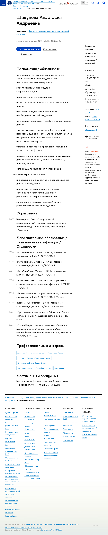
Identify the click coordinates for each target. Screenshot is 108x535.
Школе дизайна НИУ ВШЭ (51, 530)
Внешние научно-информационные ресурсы (51, 455)
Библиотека (68, 412)
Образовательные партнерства (32, 467)
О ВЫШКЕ (10, 408)
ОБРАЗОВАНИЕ (32, 408)
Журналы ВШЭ (69, 436)
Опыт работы (50, 48)
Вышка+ (27, 433)
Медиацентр (68, 433)
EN (87, 3)
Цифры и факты (11, 412)
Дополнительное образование (31, 448)
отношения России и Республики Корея (33, 358)
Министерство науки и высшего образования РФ (89, 419)
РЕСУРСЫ (68, 408)
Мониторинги (49, 425)
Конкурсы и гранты (51, 448)
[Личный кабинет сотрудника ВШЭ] (98, 3)
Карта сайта (37, 527)
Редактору (94, 525)
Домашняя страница (30, 48)
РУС (83, 3)
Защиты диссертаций (49, 437)
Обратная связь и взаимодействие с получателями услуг (32, 475)
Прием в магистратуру (29, 438)
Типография (68, 429)
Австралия (59, 368)
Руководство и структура (11, 417)
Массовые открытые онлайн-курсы (89, 434)
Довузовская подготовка (29, 417)
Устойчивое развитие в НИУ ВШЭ (11, 426)
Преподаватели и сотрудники (12, 433)
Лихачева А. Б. (91, 130)
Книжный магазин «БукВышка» (70, 424)
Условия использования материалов (56, 524)
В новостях (26, 53)
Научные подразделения (50, 414)
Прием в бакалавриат (29, 427)
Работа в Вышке (11, 516)
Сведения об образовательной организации (12, 491)
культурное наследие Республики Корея (34, 368)
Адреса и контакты (33, 524)
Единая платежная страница (12, 510)
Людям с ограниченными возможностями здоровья (11, 501)
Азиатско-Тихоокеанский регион (31, 353)
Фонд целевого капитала (11, 459)
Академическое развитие (50, 443)
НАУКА (47, 408)
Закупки (8, 445)
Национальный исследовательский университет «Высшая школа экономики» (36, 397)
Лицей (27, 412)
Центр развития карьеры (31, 454)
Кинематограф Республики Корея (31, 363)
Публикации (68, 440)
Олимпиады (29, 423)
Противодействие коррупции (12, 465)
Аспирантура (29, 443)
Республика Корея (55, 353)
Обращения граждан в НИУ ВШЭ (11, 451)
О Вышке (74, 397)
